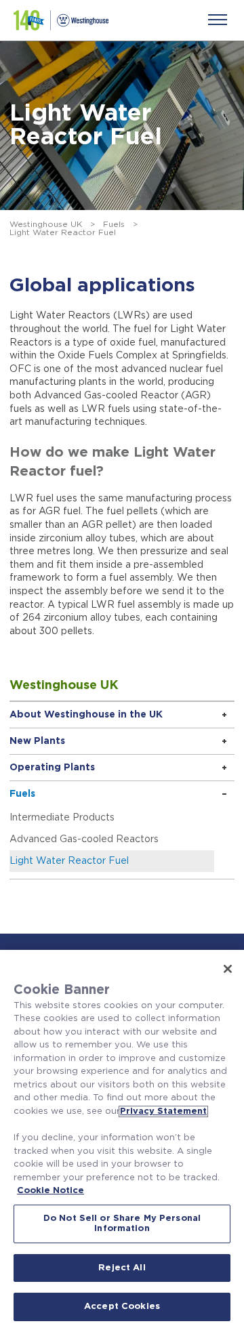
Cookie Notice (50, 1190)
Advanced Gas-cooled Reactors (84, 839)
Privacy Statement (163, 1111)
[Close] (228, 969)
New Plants (37, 741)
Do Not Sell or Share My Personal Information (122, 1224)
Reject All (121, 1268)
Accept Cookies (122, 1306)
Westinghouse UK (45, 224)
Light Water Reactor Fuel (69, 861)
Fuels (114, 224)
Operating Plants (52, 767)
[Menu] (217, 19)
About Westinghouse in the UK (86, 715)
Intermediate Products (62, 818)
